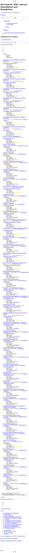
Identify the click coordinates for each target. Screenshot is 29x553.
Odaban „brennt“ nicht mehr (9, 144)
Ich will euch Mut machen (8, 236)
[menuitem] (11, 23)
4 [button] (3, 50)
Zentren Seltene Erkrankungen (9, 397)
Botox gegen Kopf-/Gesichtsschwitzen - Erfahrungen (14, 322)
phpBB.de (15, 538)
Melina (6, 458)
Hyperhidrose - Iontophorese (9, 82)
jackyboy (7, 212)
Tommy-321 (7, 331)
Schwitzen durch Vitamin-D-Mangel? (11, 279)
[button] (3, 51)
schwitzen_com (8, 62)
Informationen (6, 130)
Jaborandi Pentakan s (7, 355)
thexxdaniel (7, 340)
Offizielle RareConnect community (10, 169)
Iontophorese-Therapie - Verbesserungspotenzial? (13, 389)
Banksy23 (7, 390)
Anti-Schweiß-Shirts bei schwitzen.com (11, 136)
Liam (6, 154)
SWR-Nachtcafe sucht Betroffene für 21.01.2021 (13, 186)
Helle (6, 204)
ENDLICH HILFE (7, 372)
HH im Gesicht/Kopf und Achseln (10, 211)
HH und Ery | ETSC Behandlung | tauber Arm (13, 287)
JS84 (6, 195)
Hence (6, 170)
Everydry (5, 482)
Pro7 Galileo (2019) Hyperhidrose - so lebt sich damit (14, 262)
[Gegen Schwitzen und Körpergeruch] (15, 1)
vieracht (6, 246)
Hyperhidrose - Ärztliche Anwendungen (11, 72)
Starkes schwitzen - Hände (9, 304)
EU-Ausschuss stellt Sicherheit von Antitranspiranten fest (15, 228)
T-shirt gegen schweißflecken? (9, 330)
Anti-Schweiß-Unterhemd (8, 177)
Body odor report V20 (8, 448)
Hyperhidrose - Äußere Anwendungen (11, 101)
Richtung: (17, 494)
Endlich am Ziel (6, 380)
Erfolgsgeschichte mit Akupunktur (10, 457)
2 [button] (3, 48)
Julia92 (6, 483)
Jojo (6, 348)
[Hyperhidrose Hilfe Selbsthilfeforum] (13, 1)
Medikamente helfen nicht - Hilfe (10, 339)
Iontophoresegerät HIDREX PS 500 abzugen (13, 347)
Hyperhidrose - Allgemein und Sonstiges (12, 111)
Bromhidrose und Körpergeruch (10, 63)
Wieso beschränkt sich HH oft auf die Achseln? (13, 432)
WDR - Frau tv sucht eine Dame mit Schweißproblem (14, 219)
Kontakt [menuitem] (5, 533)
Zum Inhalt (3, 14)
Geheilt (6, 237)
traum (6, 425)
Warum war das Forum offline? (10, 440)
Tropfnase (7, 323)
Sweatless (7, 382)
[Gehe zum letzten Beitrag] (21, 66)
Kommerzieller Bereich (8, 138)
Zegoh (6, 365)
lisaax (6, 288)
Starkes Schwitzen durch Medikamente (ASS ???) (13, 244)
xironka (6, 466)
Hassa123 (7, 272)
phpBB (7, 536)
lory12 (6, 357)
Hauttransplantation (7, 474)
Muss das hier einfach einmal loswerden (11, 415)
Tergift (6, 408)
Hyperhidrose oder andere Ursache (10, 364)
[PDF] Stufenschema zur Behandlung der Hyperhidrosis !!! (15, 296)
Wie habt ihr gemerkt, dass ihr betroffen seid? (12, 161)
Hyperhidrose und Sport (8, 203)
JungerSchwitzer (8, 305)
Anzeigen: (4, 493)
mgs (6, 145)
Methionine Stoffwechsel (8, 152)
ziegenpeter (7, 297)
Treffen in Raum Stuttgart (8, 465)
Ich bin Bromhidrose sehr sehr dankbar (11, 271)
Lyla (6, 280)
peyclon (6, 179)
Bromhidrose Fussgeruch (8, 194)
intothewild (7, 373)
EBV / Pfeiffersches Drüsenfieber (10, 423)
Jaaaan (6, 162)
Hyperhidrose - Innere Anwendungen (11, 92)
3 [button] (3, 49)
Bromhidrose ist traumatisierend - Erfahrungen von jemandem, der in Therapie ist (14, 406)
